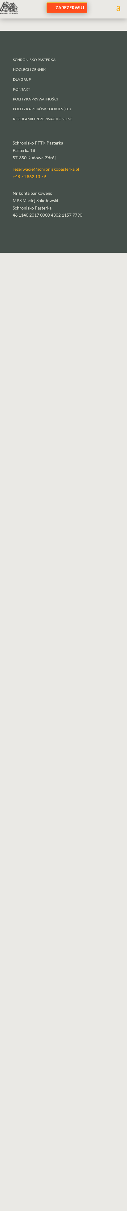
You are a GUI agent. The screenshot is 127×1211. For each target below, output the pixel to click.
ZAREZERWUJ (69, 7)
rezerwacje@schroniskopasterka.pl (46, 169)
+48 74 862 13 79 (29, 176)
